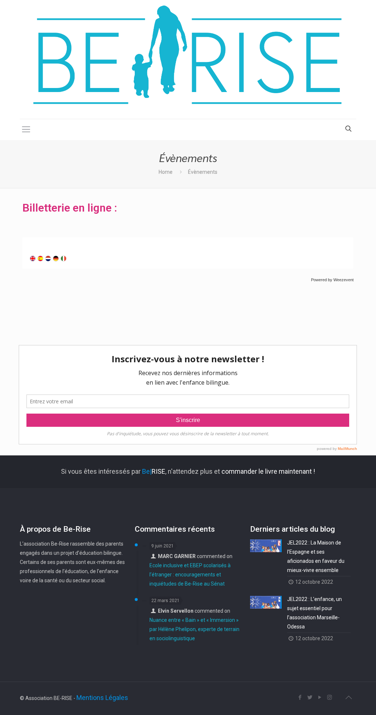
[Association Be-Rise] (188, 59)
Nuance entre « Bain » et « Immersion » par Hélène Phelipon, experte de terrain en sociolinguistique (194, 629)
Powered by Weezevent (332, 280)
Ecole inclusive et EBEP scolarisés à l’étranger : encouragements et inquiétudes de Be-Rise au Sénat (190, 574)
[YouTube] (319, 697)
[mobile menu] (26, 129)
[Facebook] (300, 697)
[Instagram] (329, 697)
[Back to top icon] (348, 697)
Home (166, 172)
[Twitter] (310, 697)
